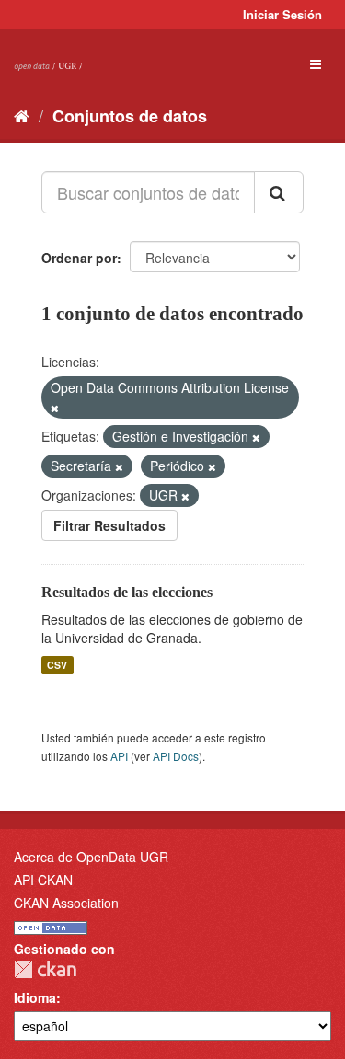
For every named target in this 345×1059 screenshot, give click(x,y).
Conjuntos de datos (129, 116)
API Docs (176, 756)
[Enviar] (279, 192)
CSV (57, 665)
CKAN (45, 969)
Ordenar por (79, 257)
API (119, 756)
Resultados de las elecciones (127, 592)
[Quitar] (55, 407)
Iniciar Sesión (282, 14)
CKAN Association (66, 902)
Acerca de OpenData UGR (91, 856)
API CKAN (43, 879)
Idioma (35, 997)
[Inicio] (21, 115)
